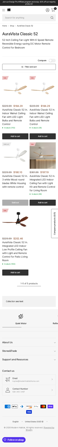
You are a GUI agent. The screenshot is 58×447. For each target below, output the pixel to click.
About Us (7, 342)
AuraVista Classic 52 (25, 26)
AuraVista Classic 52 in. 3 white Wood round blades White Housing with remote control (15, 181)
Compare (42, 60)
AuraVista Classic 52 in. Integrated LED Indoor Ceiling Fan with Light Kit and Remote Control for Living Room (42, 183)
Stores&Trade (9, 350)
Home (4, 26)
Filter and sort (31, 67)
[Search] (52, 17)
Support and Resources (15, 359)
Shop (12, 26)
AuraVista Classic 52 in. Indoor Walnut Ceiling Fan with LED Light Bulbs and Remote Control (15, 117)
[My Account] (47, 10)
